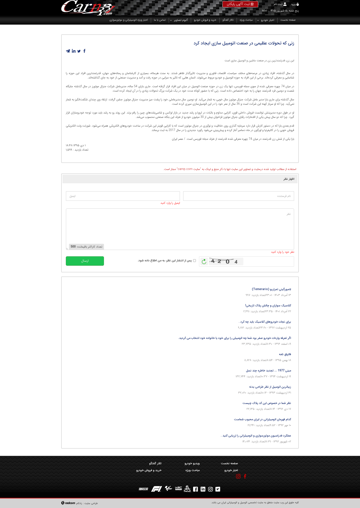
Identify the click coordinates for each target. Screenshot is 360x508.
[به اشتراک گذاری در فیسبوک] (84, 51)
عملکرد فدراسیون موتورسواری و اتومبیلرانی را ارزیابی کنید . (256, 435)
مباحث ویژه (192, 470)
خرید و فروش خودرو (148, 470)
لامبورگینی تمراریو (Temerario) (271, 289)
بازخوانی (204, 260)
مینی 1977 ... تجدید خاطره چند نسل (268, 370)
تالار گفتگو (155, 463)
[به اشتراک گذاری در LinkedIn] (73, 51)
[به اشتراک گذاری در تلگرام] (68, 51)
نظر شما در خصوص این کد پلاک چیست (266, 403)
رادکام (79, 503)
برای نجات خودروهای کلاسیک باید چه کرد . (265, 321)
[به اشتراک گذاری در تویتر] (79, 51)
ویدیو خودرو (192, 463)
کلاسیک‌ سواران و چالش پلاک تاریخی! (268, 305)
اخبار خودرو (231, 470)
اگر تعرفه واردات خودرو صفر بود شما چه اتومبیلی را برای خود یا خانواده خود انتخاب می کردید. (234, 338)
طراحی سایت (91, 503)
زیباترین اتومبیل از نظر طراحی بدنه (270, 387)
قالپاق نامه (285, 354)
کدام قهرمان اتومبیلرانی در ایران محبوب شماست (262, 419)
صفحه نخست (229, 463)
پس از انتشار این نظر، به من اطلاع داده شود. (165, 260)
